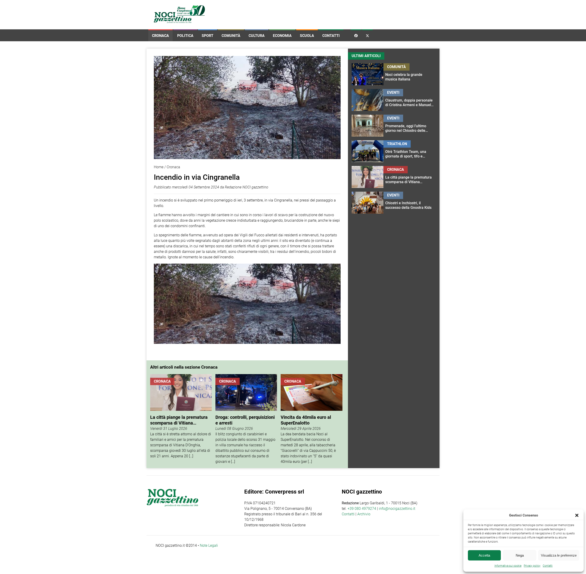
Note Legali (209, 545)
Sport (207, 35)
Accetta (484, 555)
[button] (577, 515)
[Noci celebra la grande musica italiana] (409, 74)
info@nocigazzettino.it (397, 508)
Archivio (363, 514)
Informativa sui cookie (507, 565)
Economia (282, 35)
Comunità (231, 35)
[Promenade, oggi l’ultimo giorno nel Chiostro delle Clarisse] (409, 126)
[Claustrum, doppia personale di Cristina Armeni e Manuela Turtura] (409, 100)
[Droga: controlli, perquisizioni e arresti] (246, 419)
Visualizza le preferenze (559, 555)
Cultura (257, 35)
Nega (520, 555)
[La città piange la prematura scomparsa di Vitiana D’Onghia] (181, 419)
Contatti (331, 35)
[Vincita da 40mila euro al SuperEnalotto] (311, 419)
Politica (185, 35)
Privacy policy (532, 565)
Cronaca (160, 35)
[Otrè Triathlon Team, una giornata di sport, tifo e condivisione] (409, 151)
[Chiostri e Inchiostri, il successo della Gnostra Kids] (409, 203)
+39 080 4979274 (361, 508)
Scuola (307, 35)
